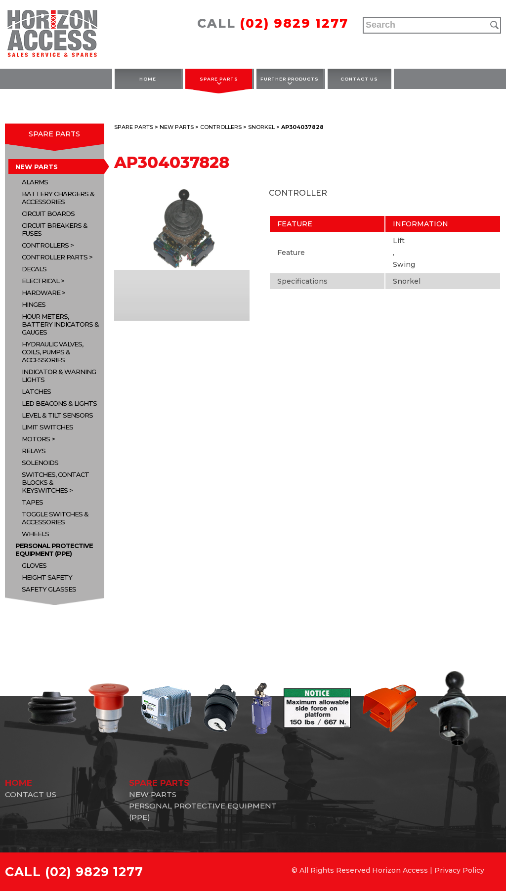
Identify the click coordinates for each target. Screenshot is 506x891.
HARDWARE (41, 293)
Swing (404, 264)
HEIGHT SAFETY (47, 577)
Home (147, 79)
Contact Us (359, 79)
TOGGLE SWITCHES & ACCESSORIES (55, 518)
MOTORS (36, 439)
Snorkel (407, 281)
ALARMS (35, 182)
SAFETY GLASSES (49, 589)
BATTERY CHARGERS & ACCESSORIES (58, 198)
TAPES (32, 502)
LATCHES (36, 391)
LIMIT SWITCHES (47, 427)
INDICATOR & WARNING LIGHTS (59, 375)
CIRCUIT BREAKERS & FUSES (54, 229)
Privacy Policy (459, 870)
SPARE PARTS (219, 79)
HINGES (33, 304)
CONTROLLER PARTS (54, 257)
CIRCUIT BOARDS (48, 213)
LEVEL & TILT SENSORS (57, 415)
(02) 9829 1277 (294, 23)
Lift (399, 240)
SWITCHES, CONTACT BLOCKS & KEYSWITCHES (55, 482)
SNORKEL (261, 127)
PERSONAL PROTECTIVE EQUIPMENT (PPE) (54, 549)
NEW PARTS (36, 166)
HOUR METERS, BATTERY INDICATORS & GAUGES (60, 324)
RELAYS (33, 451)
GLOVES (34, 565)
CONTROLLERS (45, 245)
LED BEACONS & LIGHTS (59, 403)
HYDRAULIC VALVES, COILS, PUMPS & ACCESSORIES (52, 352)
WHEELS (35, 534)
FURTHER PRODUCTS (289, 79)
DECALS (34, 269)
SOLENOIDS (40, 463)
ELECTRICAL (40, 281)
